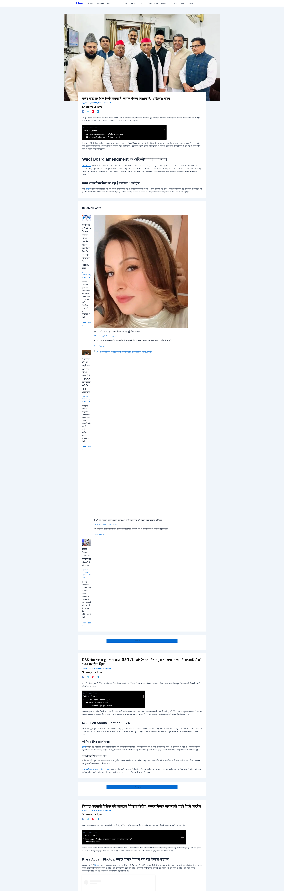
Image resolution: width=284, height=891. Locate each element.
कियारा (96, 865)
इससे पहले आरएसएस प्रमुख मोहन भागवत (95, 769)
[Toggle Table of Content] (161, 131)
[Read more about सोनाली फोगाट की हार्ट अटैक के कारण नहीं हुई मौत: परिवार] (141, 271)
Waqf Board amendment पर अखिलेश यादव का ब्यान (104, 134)
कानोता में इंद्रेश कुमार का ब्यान (102, 705)
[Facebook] (83, 111)
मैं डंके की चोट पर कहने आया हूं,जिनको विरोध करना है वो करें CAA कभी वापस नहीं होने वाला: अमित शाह (86, 375)
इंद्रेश (84, 747)
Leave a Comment (104, 103)
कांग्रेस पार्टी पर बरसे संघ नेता (98, 702)
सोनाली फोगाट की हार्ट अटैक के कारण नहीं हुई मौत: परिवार (117, 331)
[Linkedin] (98, 111)
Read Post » (86, 324)
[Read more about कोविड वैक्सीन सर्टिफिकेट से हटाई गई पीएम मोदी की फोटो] (86, 542)
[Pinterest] (93, 111)
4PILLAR (79, 3)
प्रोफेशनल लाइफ (94, 842)
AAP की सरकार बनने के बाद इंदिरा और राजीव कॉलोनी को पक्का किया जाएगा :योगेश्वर (128, 520)
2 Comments (98, 336)
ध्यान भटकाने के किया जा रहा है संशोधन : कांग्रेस (104, 137)
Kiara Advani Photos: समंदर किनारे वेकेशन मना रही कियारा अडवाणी (108, 839)
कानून (88, 189)
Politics (84, 277)
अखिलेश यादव (86, 166)
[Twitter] (88, 111)
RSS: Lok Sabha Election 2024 (97, 700)
